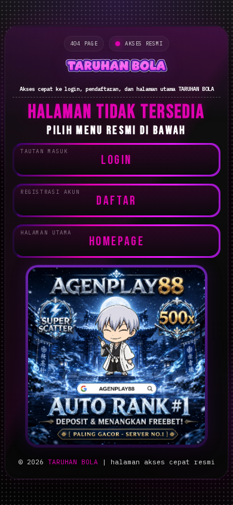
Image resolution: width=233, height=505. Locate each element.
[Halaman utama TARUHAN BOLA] (116, 67)
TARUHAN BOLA (73, 462)
